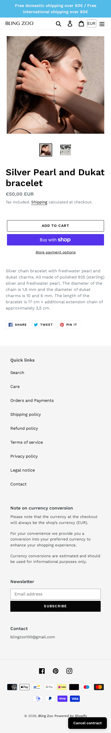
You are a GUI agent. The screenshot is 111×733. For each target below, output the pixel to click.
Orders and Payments (32, 400)
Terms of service (26, 442)
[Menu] (102, 23)
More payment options (56, 252)
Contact (18, 484)
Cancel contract (87, 723)
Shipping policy (25, 414)
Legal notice (22, 470)
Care (15, 386)
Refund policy (24, 428)
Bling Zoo (45, 716)
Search (17, 372)
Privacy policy (24, 456)
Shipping (39, 202)
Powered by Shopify (70, 716)
